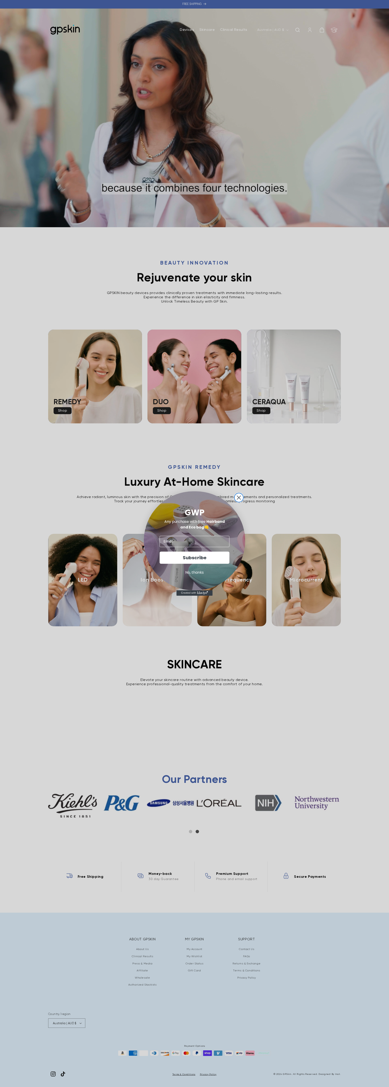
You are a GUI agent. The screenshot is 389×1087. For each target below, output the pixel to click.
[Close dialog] (238, 497)
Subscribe (194, 558)
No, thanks (194, 572)
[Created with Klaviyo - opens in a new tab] (194, 593)
